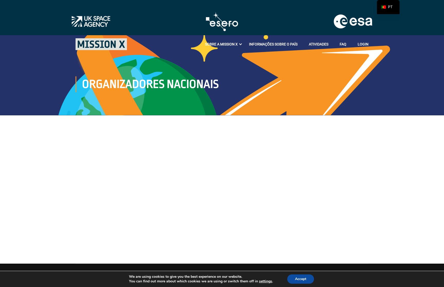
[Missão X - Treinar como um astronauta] (101, 44)
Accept (300, 278)
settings (265, 281)
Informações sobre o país (273, 44)
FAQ (343, 44)
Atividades (318, 44)
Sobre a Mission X (221, 44)
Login (363, 44)
